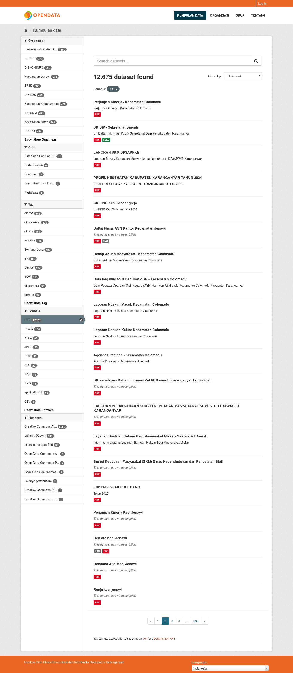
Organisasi (219, 15)
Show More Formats (39, 410)
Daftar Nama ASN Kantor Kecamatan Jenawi (130, 228)
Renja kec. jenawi (108, 589)
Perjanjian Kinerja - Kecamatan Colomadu (127, 101)
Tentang (258, 15)
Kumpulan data (190, 15)
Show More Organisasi (40, 139)
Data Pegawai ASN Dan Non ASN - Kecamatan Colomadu (140, 279)
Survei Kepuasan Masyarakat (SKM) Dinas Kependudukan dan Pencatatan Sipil (158, 461)
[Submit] (256, 61)
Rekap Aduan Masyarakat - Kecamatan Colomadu (134, 253)
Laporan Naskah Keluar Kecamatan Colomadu (131, 329)
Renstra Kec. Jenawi (110, 537)
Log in (262, 3)
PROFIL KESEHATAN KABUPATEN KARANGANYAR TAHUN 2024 (148, 177)
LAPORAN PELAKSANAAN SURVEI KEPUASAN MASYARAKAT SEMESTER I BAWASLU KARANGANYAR (166, 408)
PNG (105, 241)
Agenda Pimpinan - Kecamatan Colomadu (128, 354)
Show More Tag (35, 303)
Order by (214, 76)
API (145, 638)
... (187, 621)
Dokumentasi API (164, 638)
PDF (97, 114)
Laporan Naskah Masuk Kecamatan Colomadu (131, 304)
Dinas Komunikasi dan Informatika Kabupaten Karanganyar (83, 662)
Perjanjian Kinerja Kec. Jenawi (118, 512)
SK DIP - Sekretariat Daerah (116, 127)
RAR (97, 551)
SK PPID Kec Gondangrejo (115, 202)
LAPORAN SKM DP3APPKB (117, 152)
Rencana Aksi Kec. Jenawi (115, 563)
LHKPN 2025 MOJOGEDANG (117, 486)
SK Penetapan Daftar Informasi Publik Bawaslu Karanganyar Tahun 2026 (152, 380)
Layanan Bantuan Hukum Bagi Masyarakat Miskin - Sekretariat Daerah (150, 436)
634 (196, 621)
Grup (240, 15)
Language (199, 662)
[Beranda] (26, 30)
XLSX (106, 139)
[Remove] (117, 89)
